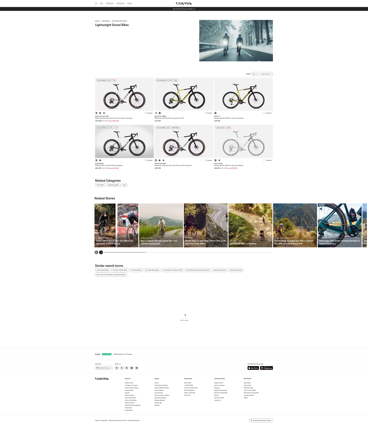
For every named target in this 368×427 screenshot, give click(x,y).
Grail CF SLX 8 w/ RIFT (102, 116)
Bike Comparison (189, 390)
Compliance (128, 408)
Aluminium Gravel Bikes (120, 270)
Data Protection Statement (132, 405)
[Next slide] (101, 252)
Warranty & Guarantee (220, 393)
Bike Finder (187, 383)
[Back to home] (184, 3)
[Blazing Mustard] (219, 160)
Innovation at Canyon (131, 385)
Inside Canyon (129, 383)
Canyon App (158, 403)
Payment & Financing (220, 390)
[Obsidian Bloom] (100, 113)
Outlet (246, 398)
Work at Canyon (129, 395)
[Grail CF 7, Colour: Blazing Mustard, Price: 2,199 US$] (243, 94)
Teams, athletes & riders (162, 388)
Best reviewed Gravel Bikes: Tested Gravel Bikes (111, 275)
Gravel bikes (247, 385)
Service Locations (219, 385)
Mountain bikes (248, 388)
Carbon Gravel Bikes (103, 270)
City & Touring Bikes (250, 390)
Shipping (217, 388)
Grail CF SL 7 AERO (160, 116)
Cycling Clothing (249, 395)
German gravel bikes (236, 270)
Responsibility (129, 390)
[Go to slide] (167, 252)
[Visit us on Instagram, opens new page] (122, 368)
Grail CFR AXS (99, 163)
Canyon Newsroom (130, 398)
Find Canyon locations (161, 385)
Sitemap (157, 405)
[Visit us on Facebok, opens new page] (117, 368)
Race (124, 185)
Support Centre (218, 383)
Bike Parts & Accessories (251, 393)
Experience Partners (160, 398)
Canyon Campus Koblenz (162, 395)
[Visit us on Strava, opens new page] (132, 368)
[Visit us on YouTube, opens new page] (127, 368)
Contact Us (217, 400)
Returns (216, 395)
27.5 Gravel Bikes (136, 270)
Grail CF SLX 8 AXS (160, 163)
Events (157, 383)
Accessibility (129, 410)
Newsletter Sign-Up (105, 368)
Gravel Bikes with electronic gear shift (197, 270)
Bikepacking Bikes (113, 185)
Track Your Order (219, 398)
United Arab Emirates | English (262, 420)
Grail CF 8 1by (218, 163)
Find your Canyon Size (191, 388)
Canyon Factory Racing (131, 388)
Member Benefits (160, 400)
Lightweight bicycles (219, 270)
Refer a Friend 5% (189, 393)
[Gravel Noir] (104, 113)
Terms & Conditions (131, 400)
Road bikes (247, 383)
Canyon (97, 21)
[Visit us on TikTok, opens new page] (137, 368)
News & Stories (159, 390)
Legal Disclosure (130, 403)
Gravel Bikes (105, 21)
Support (129, 3)
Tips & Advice (159, 393)
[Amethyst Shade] (100, 160)
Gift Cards (187, 395)
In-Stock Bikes (188, 385)
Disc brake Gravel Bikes (152, 270)
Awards (127, 393)
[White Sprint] (156, 113)
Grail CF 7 (217, 116)
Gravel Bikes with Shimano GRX (172, 270)
